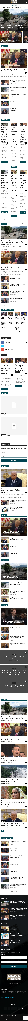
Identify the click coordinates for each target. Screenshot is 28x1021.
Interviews (3, 413)
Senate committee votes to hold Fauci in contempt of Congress (10, 320)
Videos (14, 654)
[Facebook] (5, 1008)
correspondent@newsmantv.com (8, 999)
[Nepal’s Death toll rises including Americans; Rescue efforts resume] (14, 20)
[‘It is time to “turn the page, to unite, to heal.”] (14, 686)
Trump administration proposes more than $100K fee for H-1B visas (23, 181)
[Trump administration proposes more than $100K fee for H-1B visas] (5, 96)
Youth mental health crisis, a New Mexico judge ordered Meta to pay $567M (13, 621)
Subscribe (24, 349)
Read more (4, 162)
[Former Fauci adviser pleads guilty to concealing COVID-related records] (4, 314)
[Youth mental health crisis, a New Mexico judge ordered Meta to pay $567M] (14, 616)
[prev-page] (2, 116)
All (13, 119)
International (18, 119)
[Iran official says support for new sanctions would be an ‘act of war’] (5, 879)
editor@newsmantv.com (9, 996)
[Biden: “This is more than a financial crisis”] (14, 405)
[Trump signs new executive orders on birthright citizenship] (5, 502)
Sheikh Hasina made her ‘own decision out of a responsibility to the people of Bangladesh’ (14, 183)
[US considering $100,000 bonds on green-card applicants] (5, 509)
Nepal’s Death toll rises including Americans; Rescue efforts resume (4, 133)
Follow (25, 345)
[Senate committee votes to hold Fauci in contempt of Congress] (10, 314)
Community (4, 315)
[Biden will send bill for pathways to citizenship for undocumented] (14, 426)
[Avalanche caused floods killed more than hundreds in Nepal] (5, 89)
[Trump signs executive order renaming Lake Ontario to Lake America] (11, 37)
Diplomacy (22, 125)
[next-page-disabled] (4, 440)
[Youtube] (22, 1008)
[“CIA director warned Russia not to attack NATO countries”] (5, 82)
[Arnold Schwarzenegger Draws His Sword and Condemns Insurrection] (14, 672)
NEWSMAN (3, 72)
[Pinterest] (12, 1008)
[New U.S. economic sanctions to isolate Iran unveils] (5, 103)
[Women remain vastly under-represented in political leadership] (5, 936)
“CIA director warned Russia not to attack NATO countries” (23, 133)
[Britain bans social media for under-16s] (5, 645)
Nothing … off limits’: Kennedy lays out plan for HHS (23, 320)
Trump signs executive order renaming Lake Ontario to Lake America (13, 70)
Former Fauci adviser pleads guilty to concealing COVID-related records (3, 322)
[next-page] (4, 116)
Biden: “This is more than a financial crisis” (10, 414)
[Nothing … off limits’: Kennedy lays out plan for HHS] (24, 314)
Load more (13, 891)
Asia (2, 23)
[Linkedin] (9, 1008)
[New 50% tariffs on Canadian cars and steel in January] (5, 111)
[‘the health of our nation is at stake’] (14, 657)
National (18, 223)
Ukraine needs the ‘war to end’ (16, 848)
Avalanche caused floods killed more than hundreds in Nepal (4, 180)
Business (3, 38)
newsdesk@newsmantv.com (7, 997)
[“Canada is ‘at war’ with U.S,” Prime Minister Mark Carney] (5, 858)
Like (26, 342)
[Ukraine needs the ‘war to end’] (5, 850)
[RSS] (15, 1008)
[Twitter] (19, 1008)
